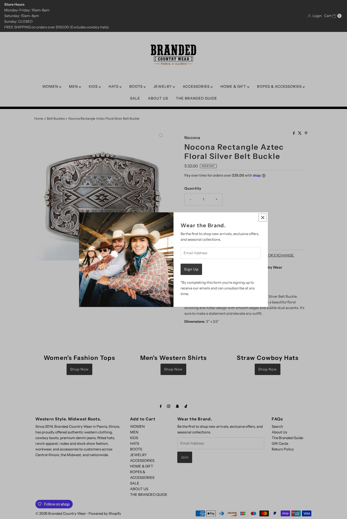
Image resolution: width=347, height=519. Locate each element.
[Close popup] (262, 218)
